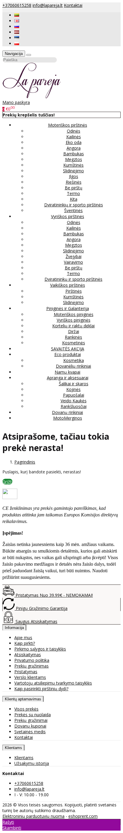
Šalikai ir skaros (73, 383)
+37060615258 (16, 5)
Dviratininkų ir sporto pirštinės (73, 279)
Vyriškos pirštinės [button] (67, 216)
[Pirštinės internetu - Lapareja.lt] (32, 96)
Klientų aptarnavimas (23, 699)
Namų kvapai (67, 372)
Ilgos (73, 176)
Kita (73, 199)
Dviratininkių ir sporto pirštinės (73, 205)
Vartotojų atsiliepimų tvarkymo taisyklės (53, 683)
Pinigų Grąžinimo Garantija (41, 608)
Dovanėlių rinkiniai (73, 366)
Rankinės (73, 337)
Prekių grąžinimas (31, 666)
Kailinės (73, 136)
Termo (73, 193)
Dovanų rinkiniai (67, 412)
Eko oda (74, 142)
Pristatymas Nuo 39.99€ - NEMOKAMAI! (53, 595)
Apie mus (23, 637)
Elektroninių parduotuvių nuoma (33, 816)
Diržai (73, 331)
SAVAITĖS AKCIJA (67, 349)
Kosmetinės (73, 343)
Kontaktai (73, 5)
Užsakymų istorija (31, 763)
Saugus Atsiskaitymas (35, 621)
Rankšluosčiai (74, 406)
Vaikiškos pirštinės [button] (67, 285)
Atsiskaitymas (27, 654)
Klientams (13, 747)
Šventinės (73, 210)
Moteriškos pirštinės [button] (67, 125)
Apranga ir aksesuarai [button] (67, 378)
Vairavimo (73, 262)
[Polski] (16, 43)
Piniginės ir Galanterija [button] (67, 308)
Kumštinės (73, 165)
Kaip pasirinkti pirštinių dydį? (41, 688)
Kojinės (73, 389)
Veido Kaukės (74, 401)
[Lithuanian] (16, 15)
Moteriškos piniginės (73, 314)
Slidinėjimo (73, 171)
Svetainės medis (30, 731)
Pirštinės (73, 291)
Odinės (73, 131)
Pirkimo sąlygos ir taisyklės (40, 649)
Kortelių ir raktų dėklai (73, 326)
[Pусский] (16, 26)
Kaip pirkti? (24, 643)
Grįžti (7, 481)
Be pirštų (73, 188)
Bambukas (73, 154)
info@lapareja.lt (48, 5)
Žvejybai (74, 256)
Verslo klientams (30, 677)
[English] (16, 20)
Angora (74, 148)
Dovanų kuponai (30, 726)
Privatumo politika (31, 660)
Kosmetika (73, 360)
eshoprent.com (83, 816)
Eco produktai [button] (67, 354)
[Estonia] (16, 37)
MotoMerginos (67, 418)
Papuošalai (73, 395)
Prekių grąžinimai (30, 720)
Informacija (14, 627)
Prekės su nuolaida (32, 714)
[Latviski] (16, 32)
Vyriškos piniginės (73, 320)
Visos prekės (26, 709)
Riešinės (74, 182)
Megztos (73, 159)
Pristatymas (25, 671)
